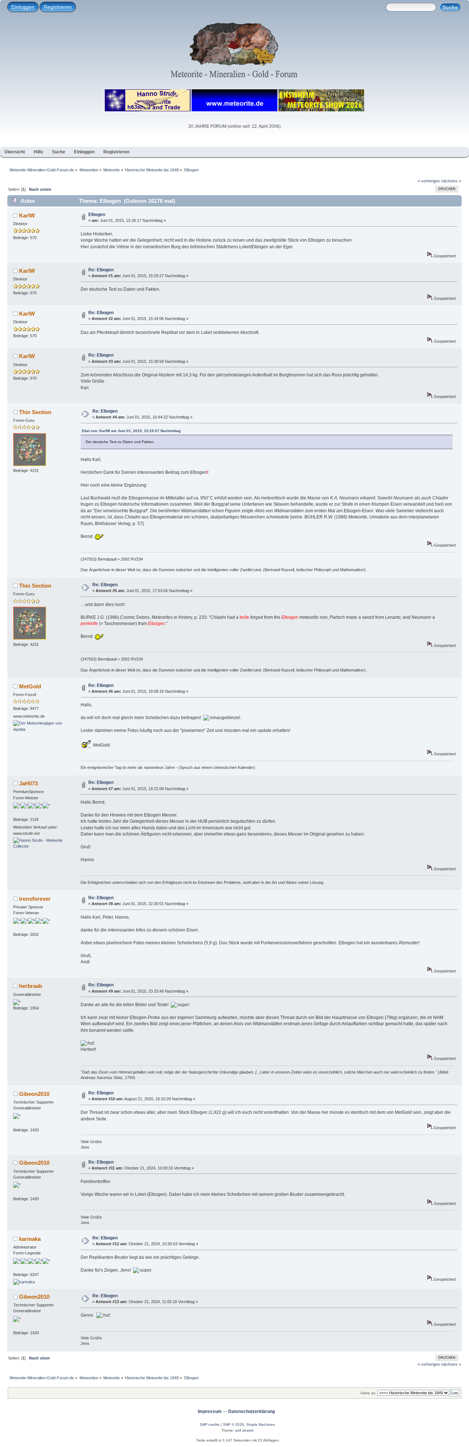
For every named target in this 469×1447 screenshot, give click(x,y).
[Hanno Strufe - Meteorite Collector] (40, 846)
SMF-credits (209, 1424)
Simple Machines (260, 1424)
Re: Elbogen (101, 269)
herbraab (30, 986)
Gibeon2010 (34, 1094)
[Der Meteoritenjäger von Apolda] (40, 729)
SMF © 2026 (233, 1424)
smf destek (244, 1430)
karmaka (30, 1239)
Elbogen (96, 214)
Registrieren (58, 7)
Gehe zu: (368, 1393)
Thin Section (35, 412)
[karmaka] (24, 1282)
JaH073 (28, 783)
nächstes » (451, 181)
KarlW (27, 215)
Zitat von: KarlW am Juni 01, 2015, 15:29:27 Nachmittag (131, 431)
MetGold (30, 686)
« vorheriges (429, 181)
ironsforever (35, 899)
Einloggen (22, 7)
